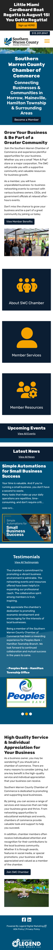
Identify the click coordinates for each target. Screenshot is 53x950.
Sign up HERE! (26, 25)
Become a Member (26, 119)
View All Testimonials (27, 562)
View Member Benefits (19, 221)
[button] (22, 714)
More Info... (8, 508)
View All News (27, 456)
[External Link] (26, 942)
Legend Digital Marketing (31, 926)
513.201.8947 (40, 33)
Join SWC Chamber (17, 872)
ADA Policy (18, 929)
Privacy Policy (33, 929)
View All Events (26, 433)
